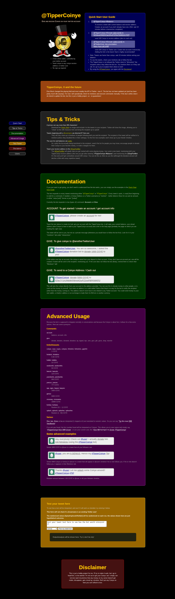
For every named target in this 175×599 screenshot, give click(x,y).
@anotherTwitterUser (65, 248)
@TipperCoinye (104, 69)
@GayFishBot (75, 149)
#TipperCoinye (62, 215)
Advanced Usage (17, 138)
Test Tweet (17, 143)
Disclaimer (17, 148)
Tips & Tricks (17, 128)
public (70, 141)
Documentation (17, 133)
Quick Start (17, 123)
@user (84, 439)
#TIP (72, 473)
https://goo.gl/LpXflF (101, 46)
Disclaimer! (128, 69)
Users (17, 154)
